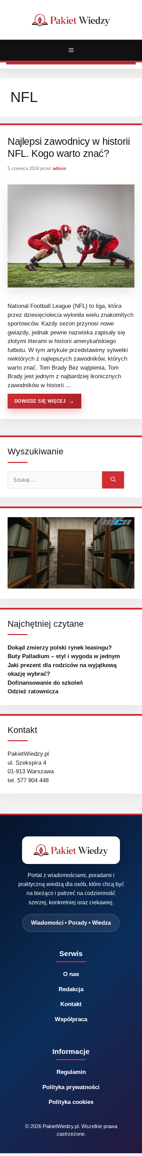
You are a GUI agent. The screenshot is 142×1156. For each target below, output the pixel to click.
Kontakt (71, 1004)
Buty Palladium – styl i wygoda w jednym (64, 656)
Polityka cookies (71, 1102)
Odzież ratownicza (33, 691)
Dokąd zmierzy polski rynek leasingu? (60, 647)
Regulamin (71, 1072)
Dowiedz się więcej (39, 401)
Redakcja (71, 989)
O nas (71, 974)
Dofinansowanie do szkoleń (45, 683)
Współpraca (71, 1019)
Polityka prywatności (71, 1087)
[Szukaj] (113, 480)
